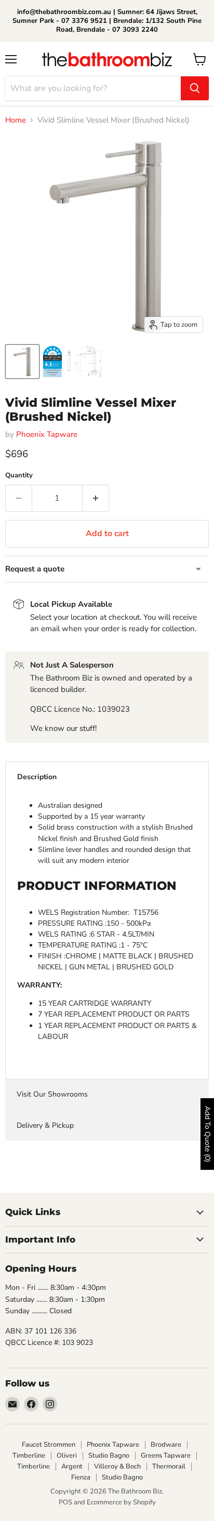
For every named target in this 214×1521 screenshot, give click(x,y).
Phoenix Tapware (46, 434)
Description (37, 777)
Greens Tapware (166, 1455)
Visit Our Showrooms (52, 1094)
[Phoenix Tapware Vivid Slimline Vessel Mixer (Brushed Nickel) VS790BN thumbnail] (22, 361)
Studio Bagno (108, 1455)
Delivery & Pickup (45, 1125)
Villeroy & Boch (117, 1466)
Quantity (19, 475)
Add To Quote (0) (207, 1134)
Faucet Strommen (48, 1444)
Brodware (166, 1444)
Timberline (28, 1455)
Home (15, 120)
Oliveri (67, 1455)
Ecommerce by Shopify (121, 1502)
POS (65, 1502)
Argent (72, 1466)
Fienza (80, 1477)
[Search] (195, 88)
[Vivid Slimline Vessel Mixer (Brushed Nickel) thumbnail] (52, 361)
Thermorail (168, 1466)
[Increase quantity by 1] (96, 498)
